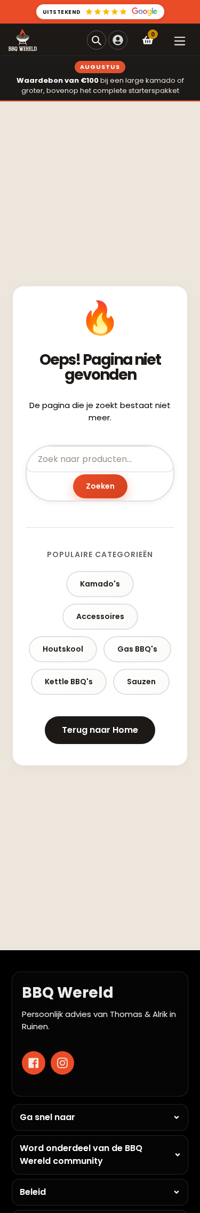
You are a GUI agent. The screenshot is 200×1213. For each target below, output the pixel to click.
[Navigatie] (179, 40)
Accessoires (100, 616)
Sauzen (141, 681)
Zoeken (100, 486)
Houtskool (63, 649)
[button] (96, 40)
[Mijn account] (117, 40)
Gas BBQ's (137, 649)
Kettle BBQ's (69, 681)
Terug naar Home (100, 730)
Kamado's (100, 583)
